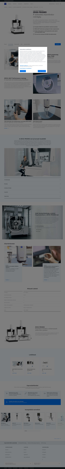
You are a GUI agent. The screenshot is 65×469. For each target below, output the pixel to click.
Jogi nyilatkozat (28, 68)
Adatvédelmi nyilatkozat (24, 65)
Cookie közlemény (23, 68)
